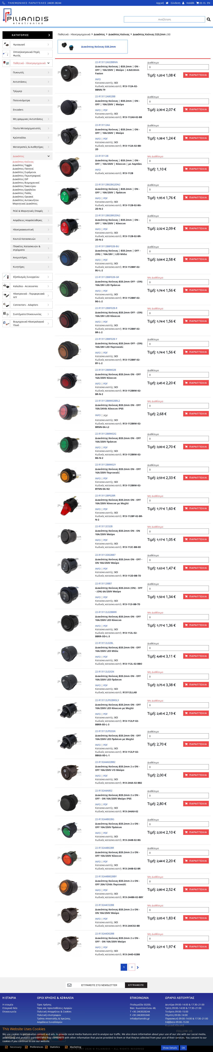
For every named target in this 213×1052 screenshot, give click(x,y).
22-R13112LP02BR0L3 (107, 700)
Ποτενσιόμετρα (21, 100)
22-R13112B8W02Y (105, 464)
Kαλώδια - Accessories (25, 286)
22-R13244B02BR (104, 847)
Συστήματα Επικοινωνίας (27, 314)
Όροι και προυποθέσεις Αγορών (54, 1008)
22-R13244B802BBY (106, 876)
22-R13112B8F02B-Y (106, 338)
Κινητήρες (18, 266)
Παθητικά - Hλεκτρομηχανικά (29, 63)
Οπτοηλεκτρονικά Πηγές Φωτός (26, 53)
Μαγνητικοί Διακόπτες (25, 203)
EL (204, 2)
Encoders (18, 109)
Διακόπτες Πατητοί (23, 168)
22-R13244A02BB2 (105, 762)
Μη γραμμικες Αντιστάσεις (28, 119)
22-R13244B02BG (104, 819)
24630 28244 (34, 2)
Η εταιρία (7, 1004)
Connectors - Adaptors (25, 304)
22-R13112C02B (103, 526)
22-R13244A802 (103, 790)
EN (208, 2)
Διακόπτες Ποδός (22, 193)
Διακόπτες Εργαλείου (24, 189)
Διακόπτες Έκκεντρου (24, 186)
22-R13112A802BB (105, 96)
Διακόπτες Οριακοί (23, 196)
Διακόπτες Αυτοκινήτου (26, 200)
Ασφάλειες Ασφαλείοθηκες (27, 220)
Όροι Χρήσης (44, 1004)
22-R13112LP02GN (105, 731)
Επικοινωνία (9, 1011)
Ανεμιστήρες (20, 257)
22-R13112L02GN (104, 671)
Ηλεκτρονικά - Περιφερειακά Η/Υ (28, 295)
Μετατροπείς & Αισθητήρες (28, 146)
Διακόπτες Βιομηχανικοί (26, 182)
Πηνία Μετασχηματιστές (27, 128)
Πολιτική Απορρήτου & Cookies (54, 1011)
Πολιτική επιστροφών (49, 1015)
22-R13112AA (102, 125)
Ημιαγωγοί (19, 44)
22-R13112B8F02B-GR (107, 277)
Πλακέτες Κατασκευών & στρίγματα (26, 248)
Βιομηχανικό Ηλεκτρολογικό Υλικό (28, 323)
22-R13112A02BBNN (106, 62)
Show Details (170, 1047)
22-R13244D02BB (104, 933)
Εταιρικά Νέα (9, 1008)
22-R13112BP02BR (105, 495)
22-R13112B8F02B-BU (107, 246)
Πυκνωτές (18, 72)
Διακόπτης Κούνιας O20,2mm (149, 34)
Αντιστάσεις (20, 81)
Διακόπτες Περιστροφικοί (27, 175)
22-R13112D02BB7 (105, 554)
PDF (105, 110)
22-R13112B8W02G (105, 433)
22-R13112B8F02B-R (106, 308)
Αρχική (160, 2)
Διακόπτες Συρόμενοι (24, 172)
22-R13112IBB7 (103, 583)
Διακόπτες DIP (20, 179)
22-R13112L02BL (104, 643)
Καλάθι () (194, 2)
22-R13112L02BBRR (106, 612)
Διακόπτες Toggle (22, 165)
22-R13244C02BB (104, 905)
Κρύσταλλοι (19, 137)
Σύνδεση (176, 2)
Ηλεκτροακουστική (23, 229)
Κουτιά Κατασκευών (24, 238)
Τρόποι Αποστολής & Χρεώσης (53, 1018)
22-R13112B (101, 155)
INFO (98, 79)
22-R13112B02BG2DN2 (107, 184)
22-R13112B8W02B (105, 369)
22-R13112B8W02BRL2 (107, 400)
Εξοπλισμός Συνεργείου (26, 276)
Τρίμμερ (17, 91)
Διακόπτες (18, 156)
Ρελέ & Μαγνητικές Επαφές (28, 210)
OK (183, 1047)
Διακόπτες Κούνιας (23, 161)
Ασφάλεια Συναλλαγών (49, 1022)
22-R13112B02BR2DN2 (107, 215)
